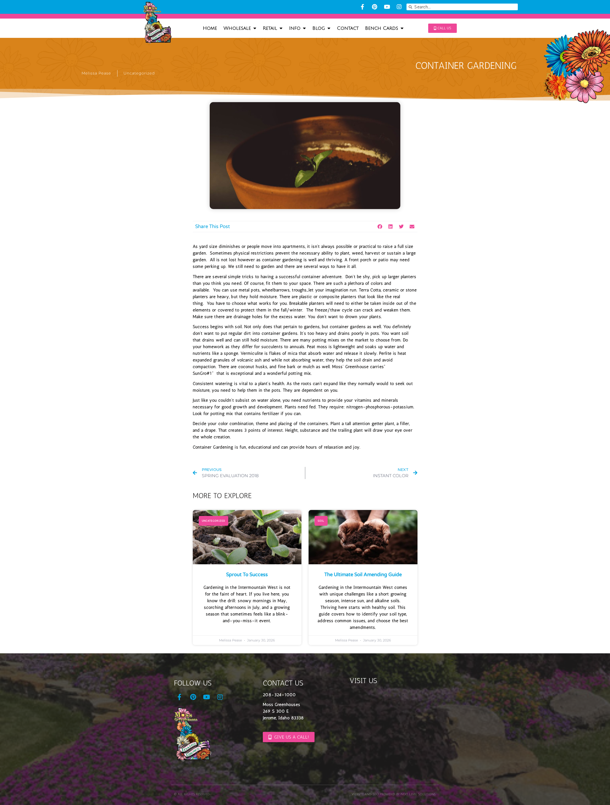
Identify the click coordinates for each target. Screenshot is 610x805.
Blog (318, 28)
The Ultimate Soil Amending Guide (363, 575)
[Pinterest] (375, 7)
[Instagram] (399, 7)
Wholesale (237, 28)
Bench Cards (381, 28)
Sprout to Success (247, 575)
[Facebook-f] (362, 7)
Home (210, 28)
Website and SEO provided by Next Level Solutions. (394, 794)
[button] (380, 226)
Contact (348, 28)
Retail (270, 28)
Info (294, 28)
